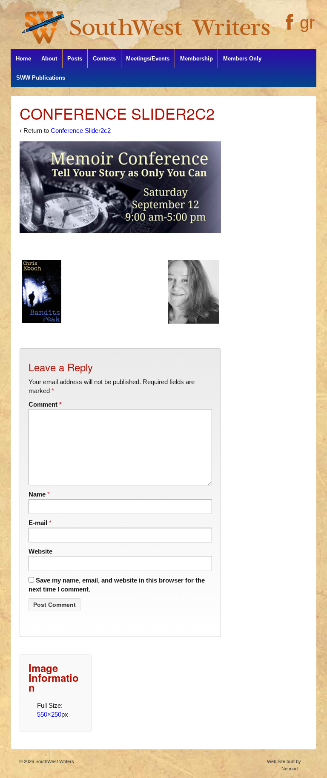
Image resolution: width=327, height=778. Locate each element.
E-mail (38, 522)
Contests (104, 58)
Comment (45, 404)
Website (40, 551)
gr (307, 22)
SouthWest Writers (54, 761)
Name (37, 494)
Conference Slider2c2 (81, 130)
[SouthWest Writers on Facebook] (288, 26)
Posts (74, 58)
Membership (196, 58)
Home (23, 58)
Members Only (242, 58)
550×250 (49, 714)
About (49, 58)
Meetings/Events (147, 58)
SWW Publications (40, 78)
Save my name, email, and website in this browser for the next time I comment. (117, 585)
